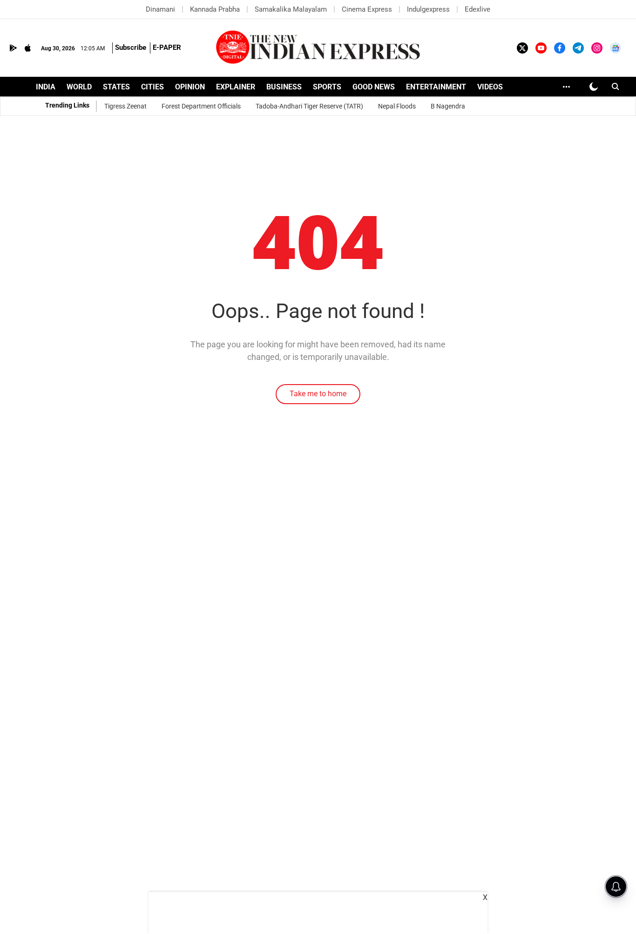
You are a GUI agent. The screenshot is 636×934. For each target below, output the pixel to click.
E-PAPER (167, 47)
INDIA (45, 86)
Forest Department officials (201, 106)
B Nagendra (448, 106)
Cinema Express (367, 9)
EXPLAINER (235, 86)
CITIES (152, 86)
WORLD (79, 86)
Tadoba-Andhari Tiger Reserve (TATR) (309, 106)
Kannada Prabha (215, 9)
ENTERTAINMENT (436, 86)
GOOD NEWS (373, 86)
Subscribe (130, 47)
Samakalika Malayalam (291, 9)
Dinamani (160, 9)
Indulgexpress (428, 9)
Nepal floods (397, 106)
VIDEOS (490, 86)
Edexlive (477, 9)
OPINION (190, 86)
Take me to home (318, 393)
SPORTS (327, 86)
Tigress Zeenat (125, 106)
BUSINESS (284, 86)
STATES (116, 86)
